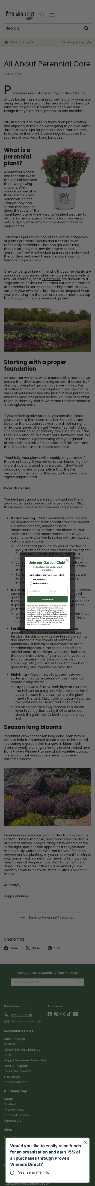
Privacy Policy (37, 624)
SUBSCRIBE (47, 599)
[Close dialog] (67, 560)
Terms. (47, 624)
